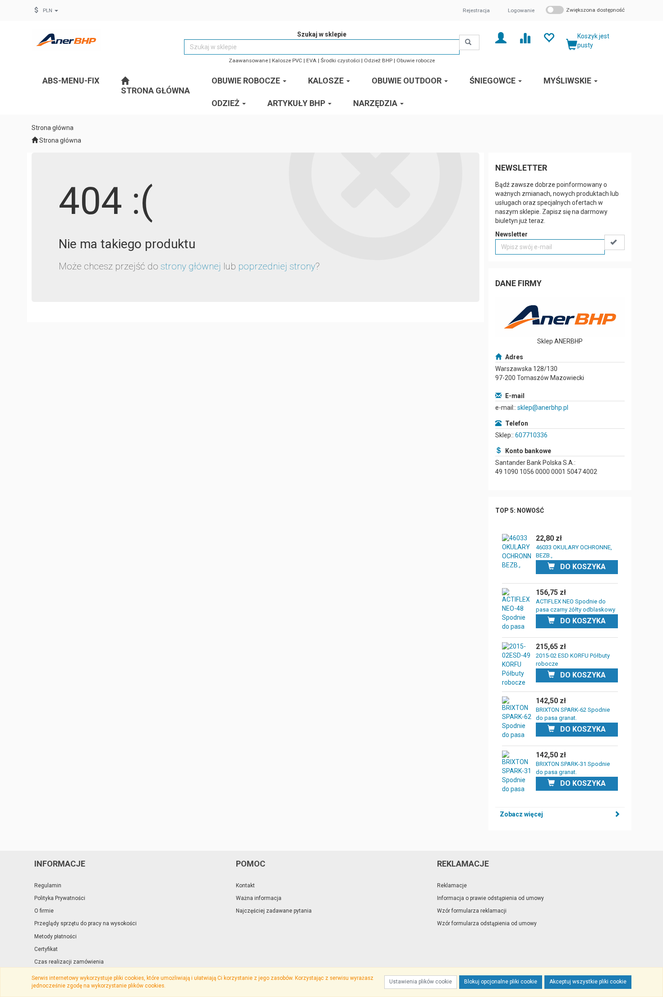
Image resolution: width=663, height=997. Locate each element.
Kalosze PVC (287, 60)
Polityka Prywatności (59, 898)
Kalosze (326, 80)
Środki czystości (340, 60)
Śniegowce (493, 80)
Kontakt (245, 885)
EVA (311, 60)
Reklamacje (452, 885)
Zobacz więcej (521, 814)
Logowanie (521, 10)
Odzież (226, 103)
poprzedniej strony (276, 266)
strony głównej (191, 266)
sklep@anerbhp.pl (542, 407)
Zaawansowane (248, 60)
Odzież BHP (378, 60)
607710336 (531, 435)
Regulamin (47, 885)
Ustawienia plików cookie (420, 981)
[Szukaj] (469, 42)
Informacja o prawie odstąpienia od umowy (490, 898)
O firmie (44, 911)
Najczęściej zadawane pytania (274, 911)
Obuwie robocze (415, 60)
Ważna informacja (258, 898)
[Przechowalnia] (548, 37)
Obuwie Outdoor (407, 80)
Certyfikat (46, 949)
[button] (50, 10)
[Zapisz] (614, 242)
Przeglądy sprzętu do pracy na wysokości (85, 923)
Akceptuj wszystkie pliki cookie (587, 981)
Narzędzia (376, 103)
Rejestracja (476, 10)
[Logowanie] (500, 37)
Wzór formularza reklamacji (471, 911)
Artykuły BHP (297, 103)
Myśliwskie (568, 80)
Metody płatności (55, 936)
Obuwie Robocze (247, 80)
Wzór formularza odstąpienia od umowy (487, 923)
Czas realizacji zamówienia (69, 962)
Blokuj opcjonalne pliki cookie (500, 981)
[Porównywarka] (524, 37)
